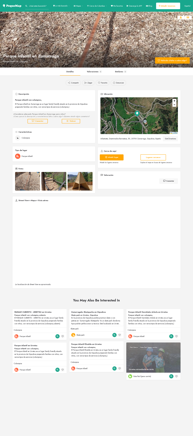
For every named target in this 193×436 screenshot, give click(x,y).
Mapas (78, 6)
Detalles (70, 71)
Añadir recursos (168, 6)
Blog (150, 6)
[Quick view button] (57, 336)
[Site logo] (12, 5)
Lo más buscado (61, 5)
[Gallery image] (27, 181)
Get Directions (170, 138)
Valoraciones (94, 71)
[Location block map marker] (137, 113)
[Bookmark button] (63, 336)
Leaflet (174, 133)
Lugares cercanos (153, 157)
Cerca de (97, 6)
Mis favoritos (118, 6)
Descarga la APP (135, 6)
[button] (139, 116)
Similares (120, 71)
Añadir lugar (113, 157)
